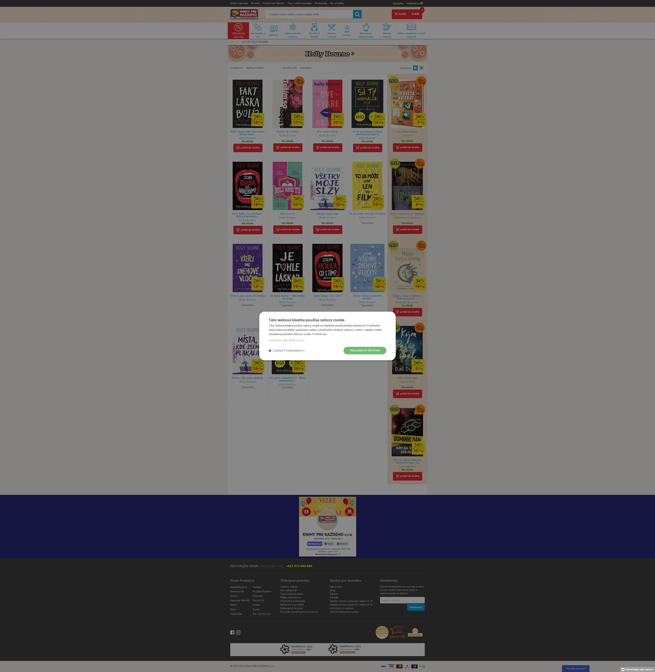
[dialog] (327, 336)
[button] (327, 340)
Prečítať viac (319, 334)
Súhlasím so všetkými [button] (365, 350)
